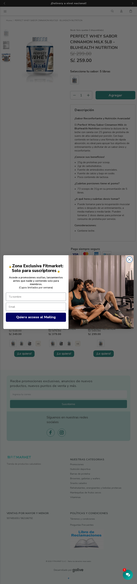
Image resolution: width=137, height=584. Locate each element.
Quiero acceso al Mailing (36, 317)
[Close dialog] (129, 259)
